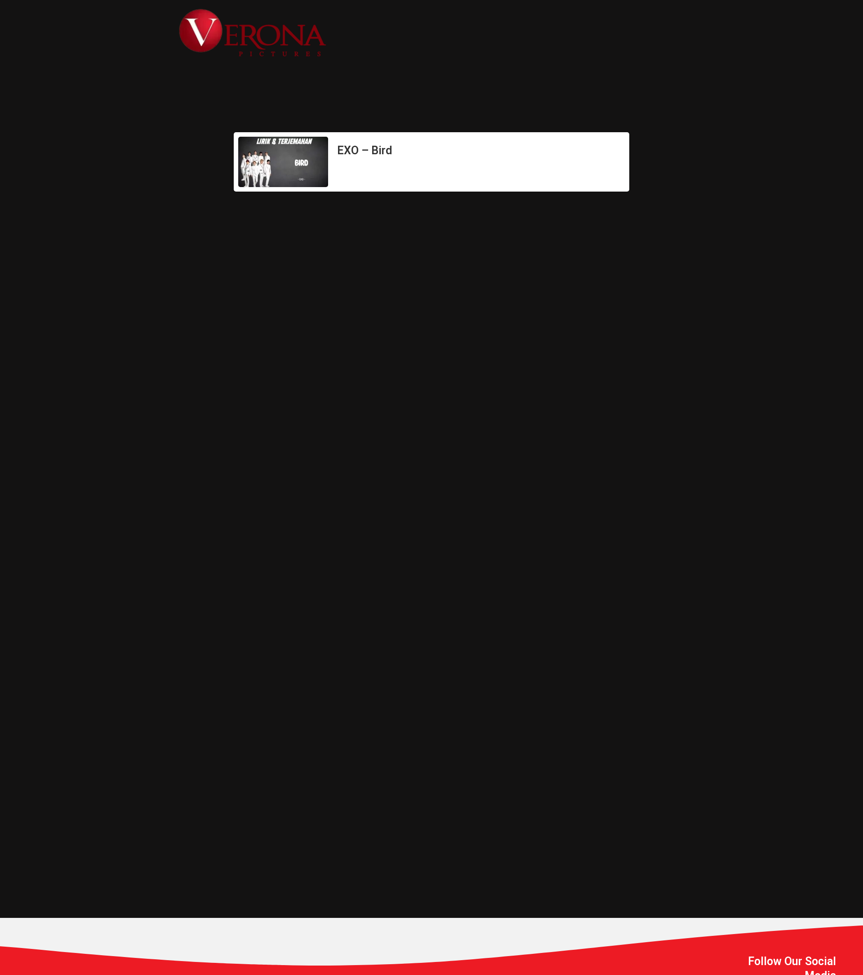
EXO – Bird (364, 150)
